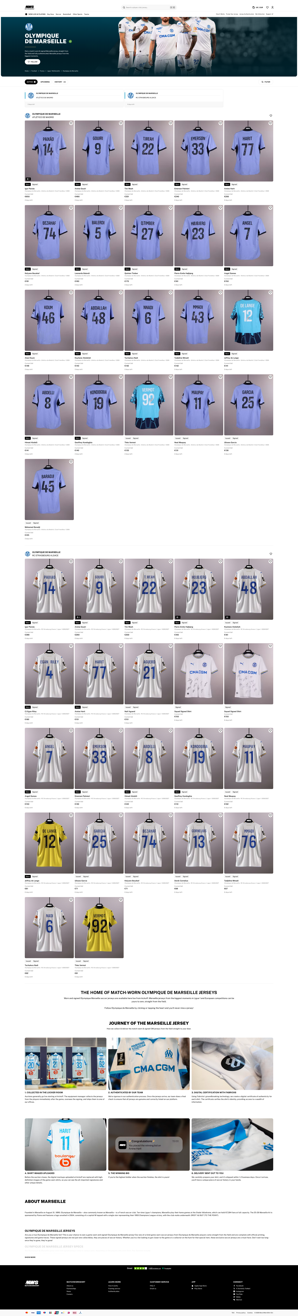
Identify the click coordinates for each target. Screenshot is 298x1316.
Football (34, 71)
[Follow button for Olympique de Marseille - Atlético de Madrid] (271, 115)
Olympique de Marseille (70, 71)
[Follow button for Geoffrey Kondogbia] (121, 377)
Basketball (67, 14)
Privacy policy (241, 1313)
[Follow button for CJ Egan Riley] (71, 646)
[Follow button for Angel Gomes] (270, 208)
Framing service (114, 1288)
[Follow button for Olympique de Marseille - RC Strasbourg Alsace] (271, 554)
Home (27, 71)
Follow (34, 62)
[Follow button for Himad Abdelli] (71, 377)
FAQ (151, 1286)
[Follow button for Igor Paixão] (71, 123)
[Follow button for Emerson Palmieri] (220, 123)
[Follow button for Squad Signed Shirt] (220, 646)
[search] (149, 7)
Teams (86, 14)
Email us (153, 1288)
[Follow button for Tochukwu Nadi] (171, 292)
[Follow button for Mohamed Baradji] (71, 461)
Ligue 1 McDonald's (53, 71)
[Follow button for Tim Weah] (171, 123)
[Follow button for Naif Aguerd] (171, 646)
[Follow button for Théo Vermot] (171, 377)
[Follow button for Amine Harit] (270, 123)
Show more (30, 1257)
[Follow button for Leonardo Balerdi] (121, 208)
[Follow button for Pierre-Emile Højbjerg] (220, 208)
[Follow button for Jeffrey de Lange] (270, 292)
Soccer (58, 14)
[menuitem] (257, 7)
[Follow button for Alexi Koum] (71, 292)
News (69, 1291)
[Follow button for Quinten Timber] (171, 208)
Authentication (113, 1291)
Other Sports (77, 14)
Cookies (250, 1313)
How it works (113, 1286)
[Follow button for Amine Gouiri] (121, 123)
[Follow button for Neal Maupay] (220, 377)
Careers (70, 1294)
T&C (233, 1313)
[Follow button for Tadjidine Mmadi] (220, 292)
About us (70, 1286)
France (42, 71)
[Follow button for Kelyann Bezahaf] (71, 208)
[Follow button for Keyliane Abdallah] (121, 292)
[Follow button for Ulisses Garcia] (270, 377)
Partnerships (71, 1288)
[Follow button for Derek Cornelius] (220, 815)
